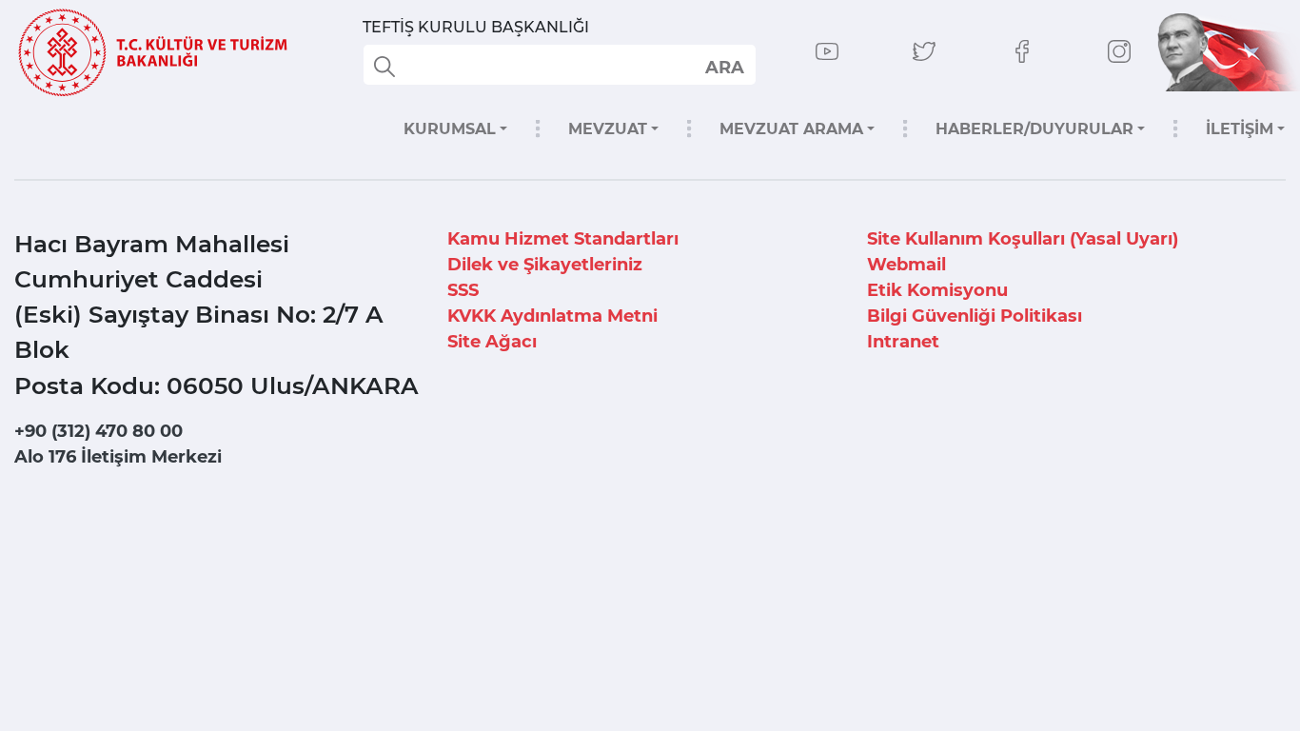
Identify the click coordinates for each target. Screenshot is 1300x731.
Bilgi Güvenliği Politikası (974, 316)
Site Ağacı (492, 341)
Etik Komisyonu (937, 290)
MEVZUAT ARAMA (791, 129)
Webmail (906, 264)
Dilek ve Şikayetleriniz (544, 264)
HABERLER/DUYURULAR (1034, 129)
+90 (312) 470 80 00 (98, 431)
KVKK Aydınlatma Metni (552, 316)
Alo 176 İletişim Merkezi (118, 456)
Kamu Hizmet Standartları (563, 238)
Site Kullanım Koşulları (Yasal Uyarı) (1022, 238)
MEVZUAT (607, 129)
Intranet (903, 341)
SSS (463, 290)
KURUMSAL (450, 129)
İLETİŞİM (1239, 129)
